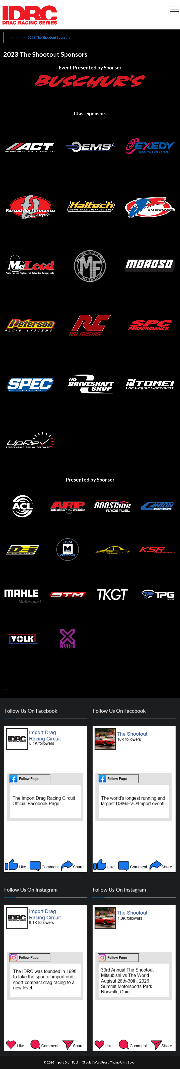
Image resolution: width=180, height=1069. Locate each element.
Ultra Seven (128, 1062)
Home (13, 38)
